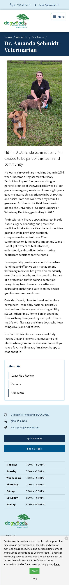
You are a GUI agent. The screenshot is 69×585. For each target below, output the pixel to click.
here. (57, 564)
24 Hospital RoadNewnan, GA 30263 (30, 414)
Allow (35, 571)
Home (8, 37)
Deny (34, 578)
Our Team (38, 37)
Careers (16, 384)
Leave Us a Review (22, 375)
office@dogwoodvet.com (25, 427)
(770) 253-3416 (19, 421)
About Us (22, 37)
